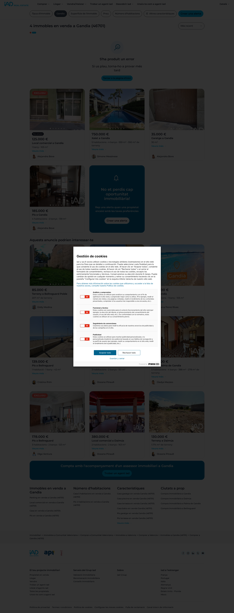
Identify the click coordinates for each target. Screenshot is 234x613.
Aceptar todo (105, 352)
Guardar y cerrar (117, 358)
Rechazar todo (129, 352)
